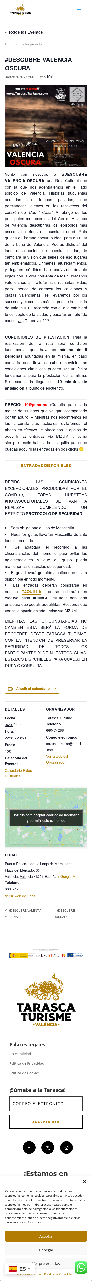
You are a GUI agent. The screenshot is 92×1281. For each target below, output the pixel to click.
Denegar (46, 1249)
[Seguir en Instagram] (66, 1147)
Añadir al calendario (33, 688)
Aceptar (46, 1236)
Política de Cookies (24, 1073)
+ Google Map (68, 876)
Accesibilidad (20, 1053)
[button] (84, 1181)
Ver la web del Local (20, 895)
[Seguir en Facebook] (29, 1147)
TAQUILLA (31, 591)
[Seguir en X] (47, 1147)
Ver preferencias (46, 1263)
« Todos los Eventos (24, 32)
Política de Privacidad (58, 1274)
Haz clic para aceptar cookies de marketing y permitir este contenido (46, 817)
